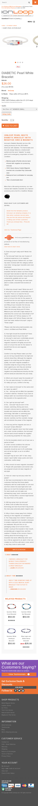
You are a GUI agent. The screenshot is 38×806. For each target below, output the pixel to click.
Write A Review (19, 549)
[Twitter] (19, 690)
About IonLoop (6, 725)
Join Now (19, 687)
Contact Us (5, 742)
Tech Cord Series (7, 710)
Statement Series (12, 25)
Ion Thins (5, 708)
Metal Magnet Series (8, 703)
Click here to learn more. (12, 247)
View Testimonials (17, 674)
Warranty (4, 747)
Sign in (4, 768)
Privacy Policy (6, 756)
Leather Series (6, 706)
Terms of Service (7, 754)
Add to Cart (11, 125)
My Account (5, 766)
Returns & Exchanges (9, 751)
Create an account (14, 768)
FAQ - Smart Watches (9, 744)
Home (3, 25)
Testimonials (6, 727)
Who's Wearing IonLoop (9, 732)
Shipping (4, 749)
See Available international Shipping (12, 102)
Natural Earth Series (8, 713)
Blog (3, 730)
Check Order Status (8, 773)
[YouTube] (22, 690)
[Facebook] (16, 690)
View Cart (5, 771)
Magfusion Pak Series (9, 715)
